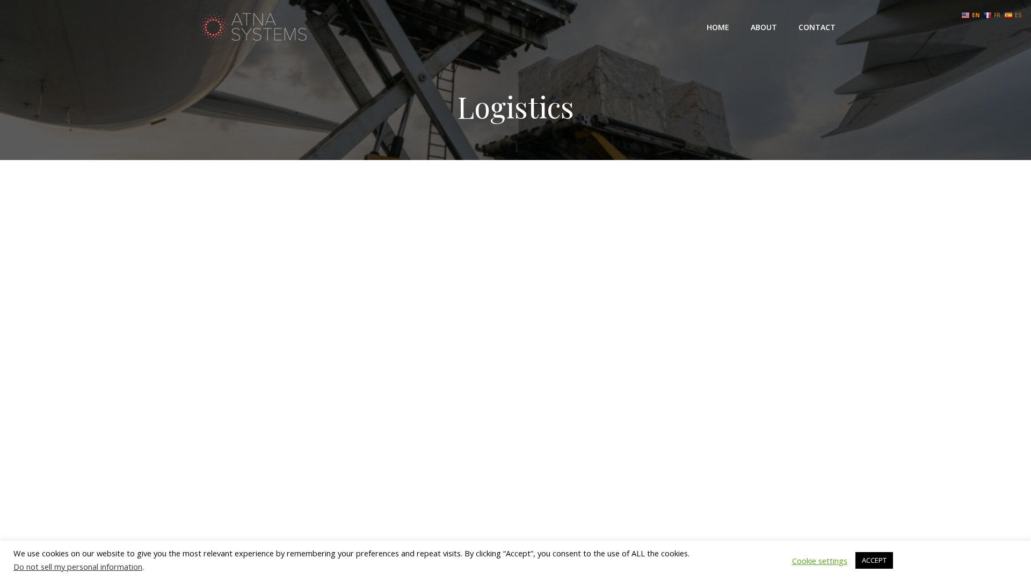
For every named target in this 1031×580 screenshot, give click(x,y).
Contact (817, 27)
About (764, 27)
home (718, 27)
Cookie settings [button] (819, 560)
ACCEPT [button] (874, 560)
